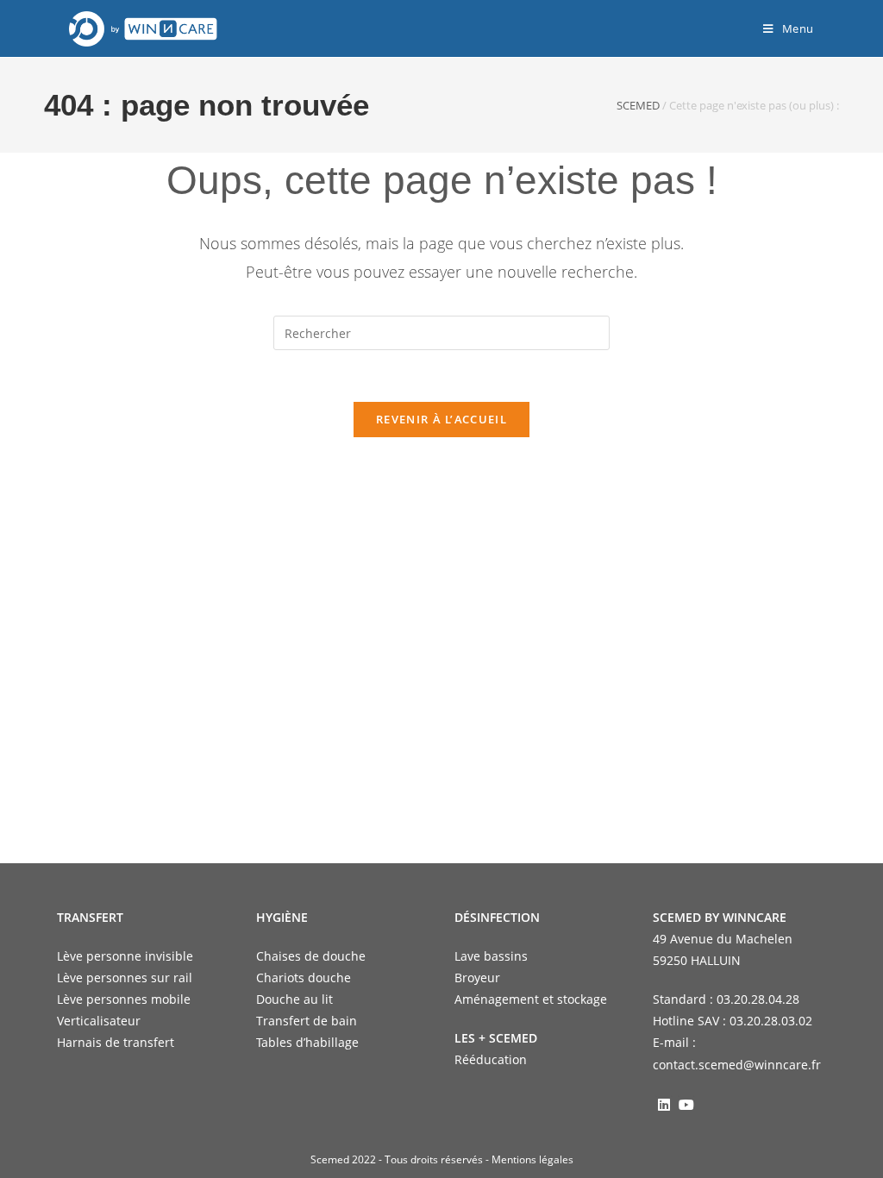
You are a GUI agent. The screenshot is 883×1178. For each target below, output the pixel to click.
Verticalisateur (99, 1020)
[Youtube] (686, 1103)
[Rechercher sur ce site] (441, 331)
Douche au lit (294, 999)
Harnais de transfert (115, 1042)
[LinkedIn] (664, 1103)
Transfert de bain (306, 1020)
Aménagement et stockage (530, 999)
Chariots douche (303, 977)
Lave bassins (491, 956)
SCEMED (638, 105)
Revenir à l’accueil (441, 419)
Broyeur (477, 977)
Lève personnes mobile (124, 999)
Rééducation (490, 1059)
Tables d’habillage (307, 1042)
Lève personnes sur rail (124, 977)
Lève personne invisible (125, 956)
